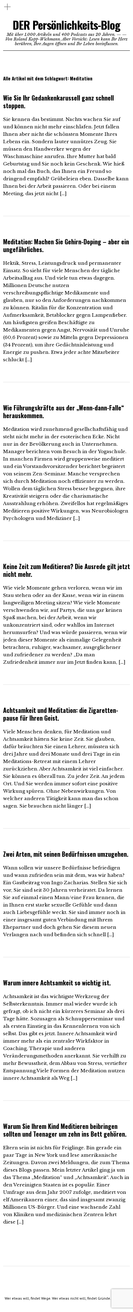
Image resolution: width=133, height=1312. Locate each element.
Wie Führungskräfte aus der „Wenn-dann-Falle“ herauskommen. (63, 411)
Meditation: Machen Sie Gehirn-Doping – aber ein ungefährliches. (66, 245)
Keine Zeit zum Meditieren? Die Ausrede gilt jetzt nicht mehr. (66, 570)
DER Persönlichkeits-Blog (66, 24)
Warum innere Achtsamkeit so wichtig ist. (57, 982)
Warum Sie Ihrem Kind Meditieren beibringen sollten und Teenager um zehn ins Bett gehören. (65, 1129)
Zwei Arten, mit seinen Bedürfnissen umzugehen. (65, 854)
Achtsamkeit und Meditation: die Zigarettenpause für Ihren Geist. (60, 713)
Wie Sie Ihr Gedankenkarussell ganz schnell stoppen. (58, 101)
